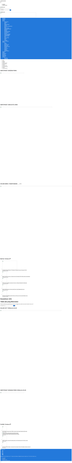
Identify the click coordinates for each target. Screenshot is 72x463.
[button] (10, 10)
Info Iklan (4, 457)
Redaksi (3, 458)
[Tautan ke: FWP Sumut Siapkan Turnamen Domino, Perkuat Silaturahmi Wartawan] (4, 281)
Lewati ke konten (3, 0)
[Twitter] (2, 451)
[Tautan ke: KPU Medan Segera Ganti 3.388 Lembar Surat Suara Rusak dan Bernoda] (4, 430)
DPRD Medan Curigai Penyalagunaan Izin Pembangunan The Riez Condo (15, 440)
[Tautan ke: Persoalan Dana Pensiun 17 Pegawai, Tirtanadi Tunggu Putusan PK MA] (9, 269)
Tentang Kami (4, 459)
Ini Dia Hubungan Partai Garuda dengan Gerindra (10, 434)
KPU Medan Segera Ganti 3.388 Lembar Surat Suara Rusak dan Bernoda (14, 431)
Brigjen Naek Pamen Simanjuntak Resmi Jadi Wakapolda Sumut (13, 289)
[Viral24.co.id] (2, 7)
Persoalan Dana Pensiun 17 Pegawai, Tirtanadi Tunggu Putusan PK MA (14, 270)
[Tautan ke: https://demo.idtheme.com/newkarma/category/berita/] (10, 259)
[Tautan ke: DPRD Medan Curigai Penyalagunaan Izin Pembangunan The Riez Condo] (4, 439)
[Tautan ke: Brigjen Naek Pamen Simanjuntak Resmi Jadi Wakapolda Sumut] (4, 288)
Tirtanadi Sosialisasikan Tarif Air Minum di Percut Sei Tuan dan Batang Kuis (15, 295)
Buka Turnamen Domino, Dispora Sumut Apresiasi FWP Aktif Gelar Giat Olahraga (16, 276)
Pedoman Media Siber (6, 460)
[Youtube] (2, 454)
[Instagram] (2, 452)
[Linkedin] (2, 453)
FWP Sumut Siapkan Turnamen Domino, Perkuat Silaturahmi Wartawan (14, 282)
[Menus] (0, 1)
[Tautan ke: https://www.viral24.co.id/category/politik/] (10, 424)
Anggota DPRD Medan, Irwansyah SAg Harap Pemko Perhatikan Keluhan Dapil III (16, 446)
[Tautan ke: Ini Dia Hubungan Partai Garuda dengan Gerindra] (10, 433)
